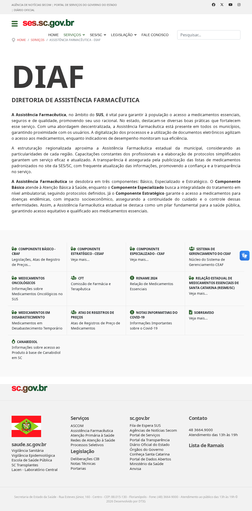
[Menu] (15, 23)
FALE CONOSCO (155, 35)
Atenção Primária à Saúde (92, 435)
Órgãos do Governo (146, 449)
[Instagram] (238, 4)
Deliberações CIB (85, 458)
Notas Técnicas (83, 463)
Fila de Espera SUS (145, 425)
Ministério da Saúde (146, 463)
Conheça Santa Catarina (150, 454)
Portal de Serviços (145, 434)
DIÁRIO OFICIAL (24, 10)
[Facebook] (213, 4)
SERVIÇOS (72, 35)
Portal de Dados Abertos (150, 458)
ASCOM (77, 425)
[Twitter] (222, 4)
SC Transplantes (25, 464)
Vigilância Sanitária (28, 450)
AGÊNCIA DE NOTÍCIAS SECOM (31, 5)
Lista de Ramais (206, 445)
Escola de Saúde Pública (32, 459)
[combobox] (208, 35)
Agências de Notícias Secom (153, 430)
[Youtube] (231, 4)
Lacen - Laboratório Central (35, 469)
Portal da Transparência (150, 439)
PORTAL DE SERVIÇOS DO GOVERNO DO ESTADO (85, 5)
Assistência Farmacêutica (92, 430)
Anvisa (135, 468)
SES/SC (96, 35)
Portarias (78, 468)
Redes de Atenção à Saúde (93, 440)
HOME (53, 35)
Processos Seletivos (87, 444)
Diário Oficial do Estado (150, 444)
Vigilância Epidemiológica (33, 455)
